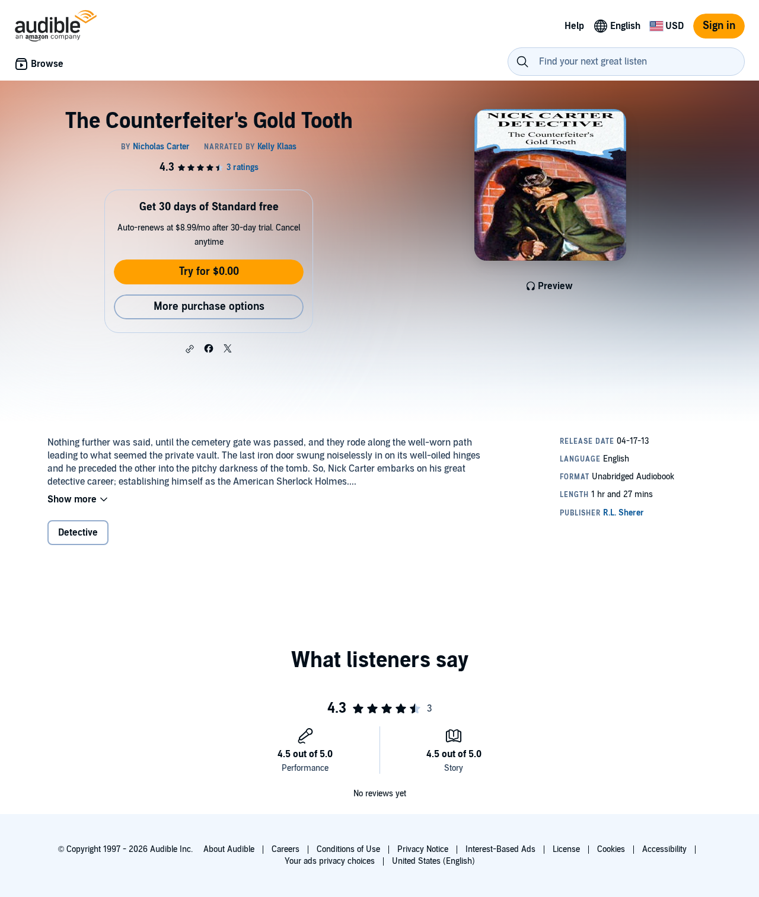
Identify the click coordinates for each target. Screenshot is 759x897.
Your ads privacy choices (330, 861)
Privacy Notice (422, 849)
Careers (285, 849)
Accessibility (664, 849)
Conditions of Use (348, 849)
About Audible (228, 849)
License (566, 849)
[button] (189, 349)
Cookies (611, 849)
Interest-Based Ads (500, 849)
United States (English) (433, 861)
